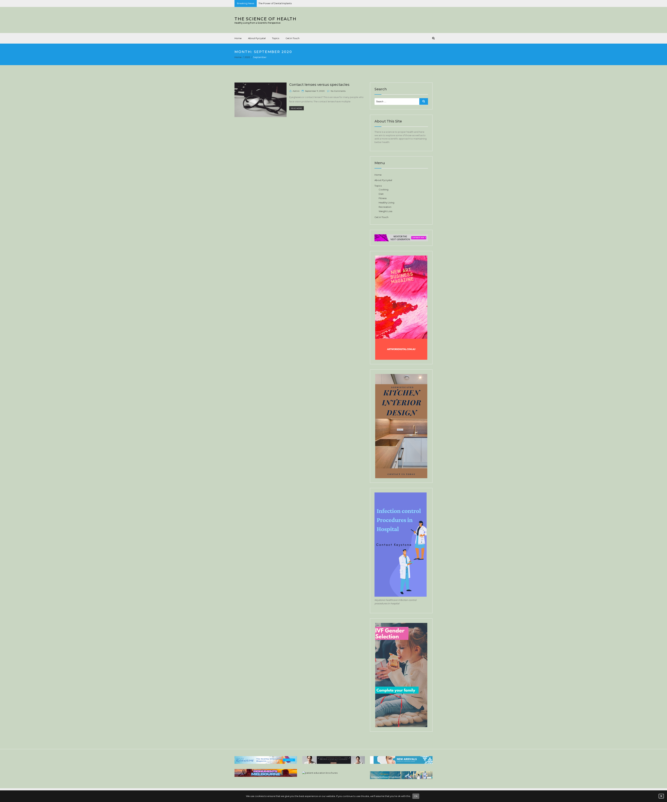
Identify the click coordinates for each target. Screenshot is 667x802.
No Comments (338, 91)
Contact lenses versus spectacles (319, 85)
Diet (381, 193)
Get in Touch (292, 38)
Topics (275, 38)
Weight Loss (385, 211)
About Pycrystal (257, 38)
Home (238, 38)
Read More (297, 108)
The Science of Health (265, 18)
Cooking (383, 189)
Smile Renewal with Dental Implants (278, 3)
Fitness (382, 198)
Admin (296, 91)
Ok (416, 796)
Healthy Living (386, 202)
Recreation (385, 206)
